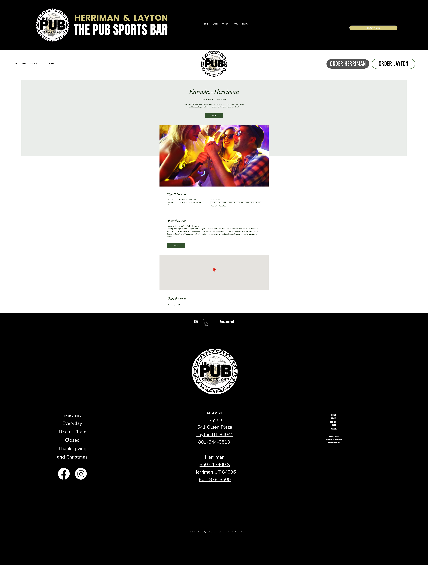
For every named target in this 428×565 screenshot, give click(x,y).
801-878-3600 (215, 479)
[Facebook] (64, 474)
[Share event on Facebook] (168, 304)
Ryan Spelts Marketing (236, 532)
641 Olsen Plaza (214, 427)
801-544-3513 (214, 442)
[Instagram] (81, 474)
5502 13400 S (215, 464)
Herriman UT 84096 (214, 472)
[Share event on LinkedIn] (179, 304)
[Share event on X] (174, 304)
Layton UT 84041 (214, 434)
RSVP (214, 115)
